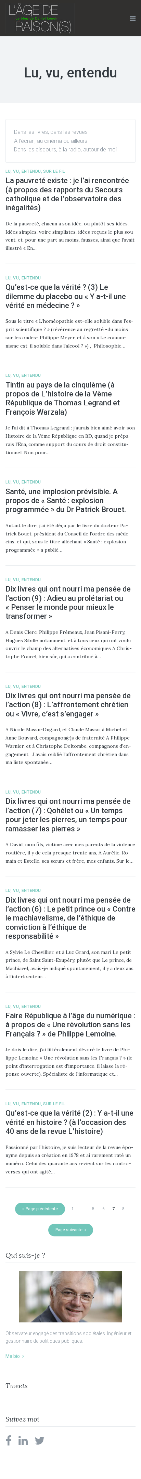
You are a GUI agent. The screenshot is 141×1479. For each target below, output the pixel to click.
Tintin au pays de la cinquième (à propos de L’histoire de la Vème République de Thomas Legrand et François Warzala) (62, 398)
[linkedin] (23, 1443)
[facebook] (8, 1443)
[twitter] (40, 1443)
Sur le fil (54, 171)
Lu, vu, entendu (23, 171)
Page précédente (42, 1208)
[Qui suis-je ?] (70, 1296)
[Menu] (133, 18)
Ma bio (12, 1356)
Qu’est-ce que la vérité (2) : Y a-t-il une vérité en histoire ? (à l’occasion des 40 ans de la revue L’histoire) (69, 1122)
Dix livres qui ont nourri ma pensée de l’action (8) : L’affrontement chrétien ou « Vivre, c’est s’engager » (68, 704)
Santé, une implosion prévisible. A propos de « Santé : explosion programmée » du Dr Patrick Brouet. (65, 500)
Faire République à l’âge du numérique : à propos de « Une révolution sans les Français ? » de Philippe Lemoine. (70, 1024)
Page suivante (68, 1229)
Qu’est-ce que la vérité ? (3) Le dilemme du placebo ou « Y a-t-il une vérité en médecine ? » (65, 296)
